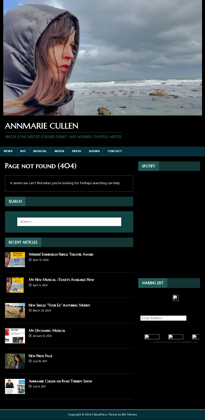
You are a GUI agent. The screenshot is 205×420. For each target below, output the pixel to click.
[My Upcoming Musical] (15, 340)
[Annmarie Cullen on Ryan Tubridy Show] (15, 391)
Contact (115, 151)
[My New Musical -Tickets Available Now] (15, 289)
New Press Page (40, 356)
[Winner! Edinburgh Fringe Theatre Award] (15, 264)
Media (59, 151)
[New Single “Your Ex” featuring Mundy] (15, 315)
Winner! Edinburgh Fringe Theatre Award (61, 254)
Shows (94, 151)
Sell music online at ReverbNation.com (176, 342)
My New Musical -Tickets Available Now (61, 279)
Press (76, 151)
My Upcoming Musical (47, 330)
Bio (23, 151)
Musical (40, 151)
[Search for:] (69, 222)
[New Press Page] (15, 365)
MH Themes (129, 414)
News (8, 151)
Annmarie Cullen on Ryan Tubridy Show (60, 381)
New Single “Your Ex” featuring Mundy (59, 305)
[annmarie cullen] (102, 113)
